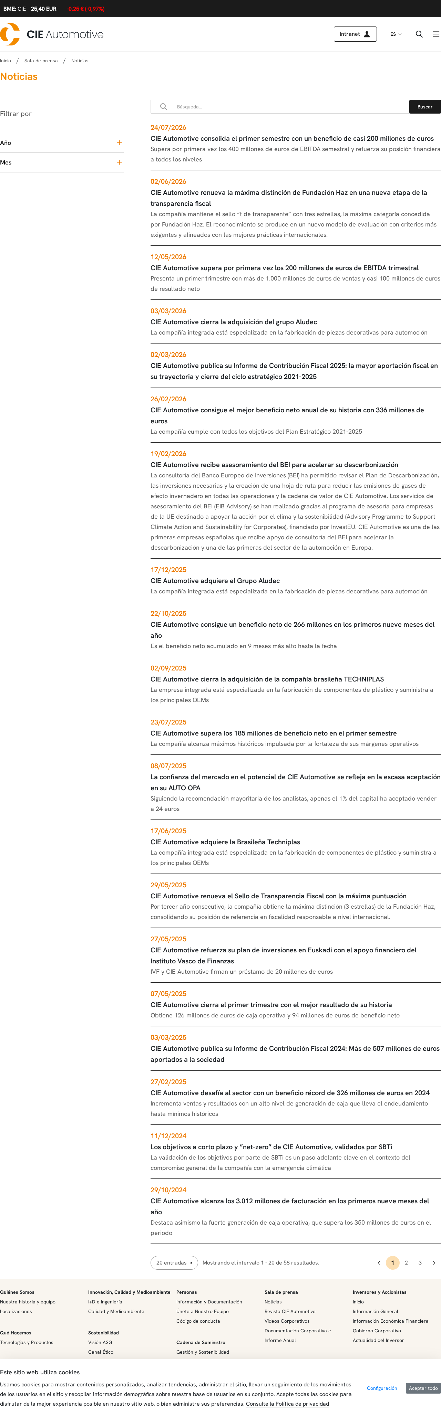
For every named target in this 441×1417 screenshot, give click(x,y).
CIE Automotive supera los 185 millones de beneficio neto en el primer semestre (274, 733)
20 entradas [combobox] (171, 1262)
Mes (5, 162)
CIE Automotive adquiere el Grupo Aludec (215, 580)
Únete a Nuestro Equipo (202, 1311)
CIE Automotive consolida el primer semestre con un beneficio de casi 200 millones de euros (292, 138)
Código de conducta (198, 1321)
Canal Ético (100, 1352)
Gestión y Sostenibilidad (202, 1352)
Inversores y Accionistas (380, 1292)
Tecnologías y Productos (26, 1342)
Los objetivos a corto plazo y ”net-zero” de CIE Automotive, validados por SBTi (271, 1146)
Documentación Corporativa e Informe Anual (298, 1335)
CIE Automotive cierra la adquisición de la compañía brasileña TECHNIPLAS (267, 679)
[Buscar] (425, 107)
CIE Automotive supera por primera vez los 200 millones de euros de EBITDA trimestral (285, 267)
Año (5, 143)
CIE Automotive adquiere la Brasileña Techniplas (225, 841)
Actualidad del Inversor (378, 1340)
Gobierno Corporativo (377, 1331)
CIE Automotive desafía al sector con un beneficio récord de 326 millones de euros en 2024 (290, 1092)
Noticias (273, 1302)
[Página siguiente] (434, 1263)
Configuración (382, 1388)
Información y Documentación (209, 1302)
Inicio (5, 60)
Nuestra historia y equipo (27, 1302)
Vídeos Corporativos (287, 1321)
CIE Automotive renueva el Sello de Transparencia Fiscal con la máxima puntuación (279, 895)
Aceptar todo (423, 1388)
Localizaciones (16, 1311)
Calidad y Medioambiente (116, 1311)
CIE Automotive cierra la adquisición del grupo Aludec (234, 321)
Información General (375, 1311)
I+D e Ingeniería (105, 1302)
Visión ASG (100, 1342)
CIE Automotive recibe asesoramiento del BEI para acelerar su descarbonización (274, 464)
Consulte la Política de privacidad (287, 1403)
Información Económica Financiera (391, 1321)
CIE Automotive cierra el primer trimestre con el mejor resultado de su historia (271, 1004)
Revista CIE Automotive (290, 1311)
